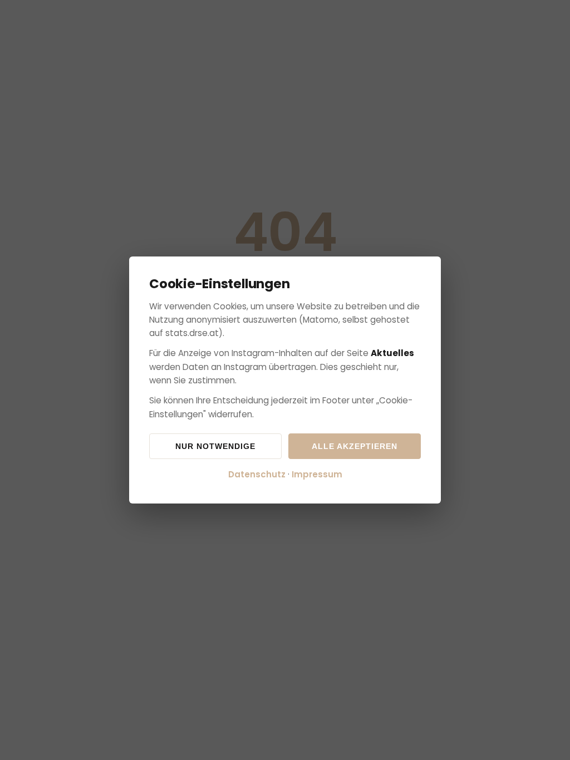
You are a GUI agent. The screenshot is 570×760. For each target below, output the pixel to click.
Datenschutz (257, 474)
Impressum (317, 474)
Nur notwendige (215, 446)
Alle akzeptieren (354, 446)
